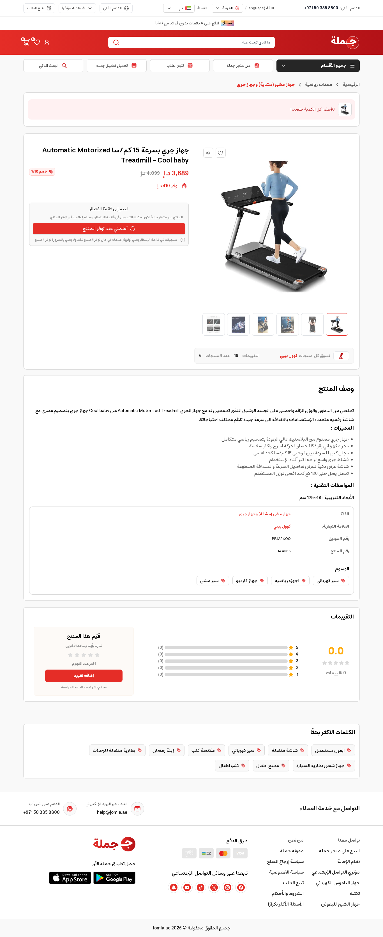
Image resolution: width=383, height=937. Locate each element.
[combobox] (227, 8)
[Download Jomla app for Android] (114, 878)
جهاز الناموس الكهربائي (338, 882)
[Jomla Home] (345, 42)
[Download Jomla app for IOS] (70, 878)
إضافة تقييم (83, 675)
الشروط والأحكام (288, 893)
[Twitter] (214, 887)
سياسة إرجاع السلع (285, 861)
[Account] (46, 42)
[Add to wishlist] (221, 153)
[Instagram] (227, 887)
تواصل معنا (349, 840)
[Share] (208, 153)
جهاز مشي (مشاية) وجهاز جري (265, 514)
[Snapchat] (173, 887)
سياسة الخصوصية (286, 872)
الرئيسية (351, 84)
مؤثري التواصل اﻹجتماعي (336, 872)
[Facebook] (241, 887)
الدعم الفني (112, 8)
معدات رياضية (318, 84)
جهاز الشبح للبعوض (340, 904)
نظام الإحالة (348, 861)
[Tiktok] (200, 887)
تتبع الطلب (35, 8)
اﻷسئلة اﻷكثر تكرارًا (286, 904)
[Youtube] (187, 887)
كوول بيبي (282, 526)
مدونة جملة (292, 850)
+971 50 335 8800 (321, 8)
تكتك (355, 893)
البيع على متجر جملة (339, 850)
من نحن (296, 840)
